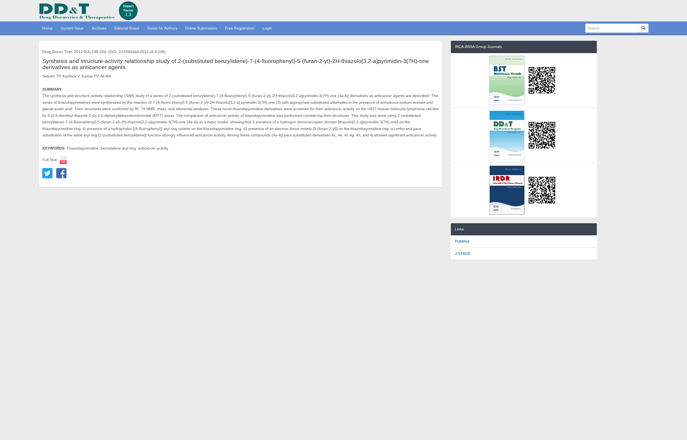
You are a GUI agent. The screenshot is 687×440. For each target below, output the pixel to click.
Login (267, 28)
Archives (99, 28)
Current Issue (72, 28)
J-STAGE (462, 253)
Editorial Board (126, 28)
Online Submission (201, 28)
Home (47, 28)
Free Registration (239, 28)
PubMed (462, 241)
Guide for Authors (162, 28)
